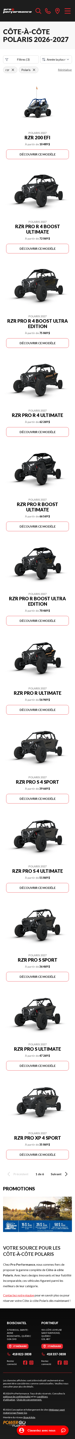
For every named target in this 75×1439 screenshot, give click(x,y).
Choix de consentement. (29, 1399)
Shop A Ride (29, 1417)
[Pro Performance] (17, 11)
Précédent (20, 1174)
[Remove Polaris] (34, 70)
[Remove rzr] (13, 70)
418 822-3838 (21, 1354)
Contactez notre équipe (18, 1295)
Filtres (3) (23, 59)
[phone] (48, 10)
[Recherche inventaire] (38, 10)
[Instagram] (31, 1362)
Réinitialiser (65, 69)
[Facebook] (25, 1362)
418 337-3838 (56, 1354)
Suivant (56, 1174)
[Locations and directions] (57, 10)
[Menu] (67, 11)
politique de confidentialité (17, 1396)
